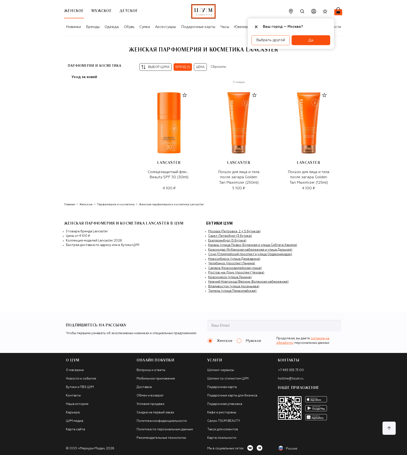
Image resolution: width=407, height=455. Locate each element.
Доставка (144, 387)
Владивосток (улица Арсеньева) (233, 286)
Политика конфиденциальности (162, 421)
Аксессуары (165, 27)
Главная (69, 204)
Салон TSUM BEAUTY (223, 421)
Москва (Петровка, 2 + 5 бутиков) (234, 231)
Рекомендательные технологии (161, 437)
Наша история (77, 404)
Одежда (112, 27)
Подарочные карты (198, 27)
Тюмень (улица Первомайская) (232, 291)
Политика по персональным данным (165, 429)
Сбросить (218, 66)
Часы (224, 27)
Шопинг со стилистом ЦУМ (227, 378)
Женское (86, 204)
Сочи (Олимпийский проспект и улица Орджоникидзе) (250, 254)
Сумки (144, 27)
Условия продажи (150, 404)
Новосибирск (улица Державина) (234, 259)
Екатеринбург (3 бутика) (227, 240)
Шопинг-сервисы (220, 370)
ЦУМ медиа (74, 421)
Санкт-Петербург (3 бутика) (230, 235)
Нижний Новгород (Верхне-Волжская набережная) (248, 281)
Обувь (129, 27)
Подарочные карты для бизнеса (232, 395)
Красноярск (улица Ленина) (230, 277)
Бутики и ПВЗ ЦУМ (80, 387)
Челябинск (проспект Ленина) (231, 263)
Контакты (73, 395)
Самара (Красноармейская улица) (235, 268)
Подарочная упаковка (224, 404)
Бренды (93, 27)
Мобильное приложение (156, 378)
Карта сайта (75, 429)
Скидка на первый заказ (155, 412)
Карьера (73, 412)
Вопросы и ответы (151, 370)
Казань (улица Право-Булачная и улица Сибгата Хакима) (252, 245)
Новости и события (81, 378)
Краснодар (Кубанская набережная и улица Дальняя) (250, 249)
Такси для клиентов (222, 429)
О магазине (75, 370)
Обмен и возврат (150, 395)
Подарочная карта (222, 387)
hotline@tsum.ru (290, 378)
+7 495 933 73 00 (291, 370)
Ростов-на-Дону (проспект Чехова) (236, 272)
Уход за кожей (84, 77)
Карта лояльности (221, 437)
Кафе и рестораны (221, 412)
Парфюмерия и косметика (115, 204)
